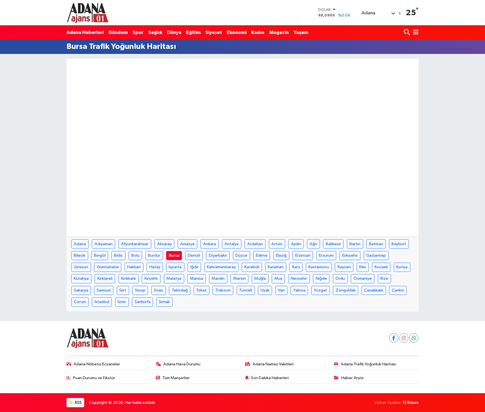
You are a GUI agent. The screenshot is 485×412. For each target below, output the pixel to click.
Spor (137, 32)
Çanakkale (373, 290)
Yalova (299, 290)
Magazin (279, 32)
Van (281, 290)
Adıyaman (104, 244)
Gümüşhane (108, 267)
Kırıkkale (128, 278)
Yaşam (301, 32)
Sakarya (81, 290)
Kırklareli (105, 278)
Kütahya (81, 278)
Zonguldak (346, 290)
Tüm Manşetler (176, 378)
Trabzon (223, 290)
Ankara (209, 244)
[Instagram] (403, 338)
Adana (80, 244)
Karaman (275, 267)
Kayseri (344, 267)
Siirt (122, 290)
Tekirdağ (180, 290)
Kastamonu (318, 267)
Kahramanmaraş (221, 267)
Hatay (154, 267)
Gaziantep (376, 255)
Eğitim (193, 32)
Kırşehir (151, 278)
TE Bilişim (410, 402)
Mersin (239, 278)
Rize (384, 278)
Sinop (140, 290)
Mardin (218, 278)
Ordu (340, 278)
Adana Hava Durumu (181, 364)
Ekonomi (236, 32)
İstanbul (102, 302)
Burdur (154, 255)
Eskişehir (350, 255)
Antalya (232, 244)
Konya (402, 267)
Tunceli (245, 290)
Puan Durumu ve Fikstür (94, 378)
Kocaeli (381, 267)
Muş (278, 278)
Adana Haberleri (85, 32)
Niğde (321, 278)
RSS (78, 402)
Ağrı (313, 244)
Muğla (260, 278)
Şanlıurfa (142, 302)
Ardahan (255, 244)
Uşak (265, 290)
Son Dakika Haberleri (270, 378)
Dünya (174, 32)
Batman (376, 244)
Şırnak (164, 302)
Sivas (158, 290)
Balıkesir (333, 244)
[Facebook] (393, 338)
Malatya (173, 278)
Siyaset (213, 32)
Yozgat (320, 290)
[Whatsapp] (413, 338)
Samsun (104, 290)
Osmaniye (363, 278)
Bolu (135, 255)
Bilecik (79, 255)
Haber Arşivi (352, 378)
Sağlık (155, 32)
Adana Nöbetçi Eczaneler (97, 364)
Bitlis (118, 255)
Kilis (362, 267)
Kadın (257, 32)
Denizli (194, 255)
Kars (296, 267)
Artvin (276, 244)
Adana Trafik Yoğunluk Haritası (368, 364)
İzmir (122, 302)
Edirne (261, 255)
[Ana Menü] (415, 32)
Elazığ (281, 255)
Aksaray (164, 244)
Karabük (251, 267)
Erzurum (326, 255)
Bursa (174, 255)
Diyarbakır (218, 255)
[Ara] (407, 32)
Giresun (81, 267)
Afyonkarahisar (134, 244)
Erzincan (302, 255)
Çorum (80, 302)
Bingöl (100, 255)
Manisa (196, 278)
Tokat (201, 290)
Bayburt (399, 244)
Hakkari (134, 267)
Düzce (241, 255)
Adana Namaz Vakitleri (273, 364)
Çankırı (398, 290)
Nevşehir (299, 278)
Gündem (118, 32)
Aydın (296, 244)
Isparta (175, 267)
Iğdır (194, 267)
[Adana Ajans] (88, 12)
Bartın (354, 244)
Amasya (187, 244)
